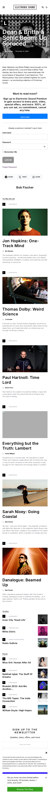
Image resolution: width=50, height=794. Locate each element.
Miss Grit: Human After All (16, 662)
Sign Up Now (24, 117)
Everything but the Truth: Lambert (20, 446)
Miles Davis (8, 631)
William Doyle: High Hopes (17, 710)
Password (6, 142)
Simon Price (9, 388)
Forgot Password (9, 167)
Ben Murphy (9, 251)
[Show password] (45, 146)
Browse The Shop (25, 789)
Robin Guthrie (9, 643)
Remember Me (10, 152)
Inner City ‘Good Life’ (14, 620)
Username (6, 133)
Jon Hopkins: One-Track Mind (20, 243)
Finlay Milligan (10, 453)
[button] (46, 752)
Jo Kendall (8, 319)
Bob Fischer (9, 51)
